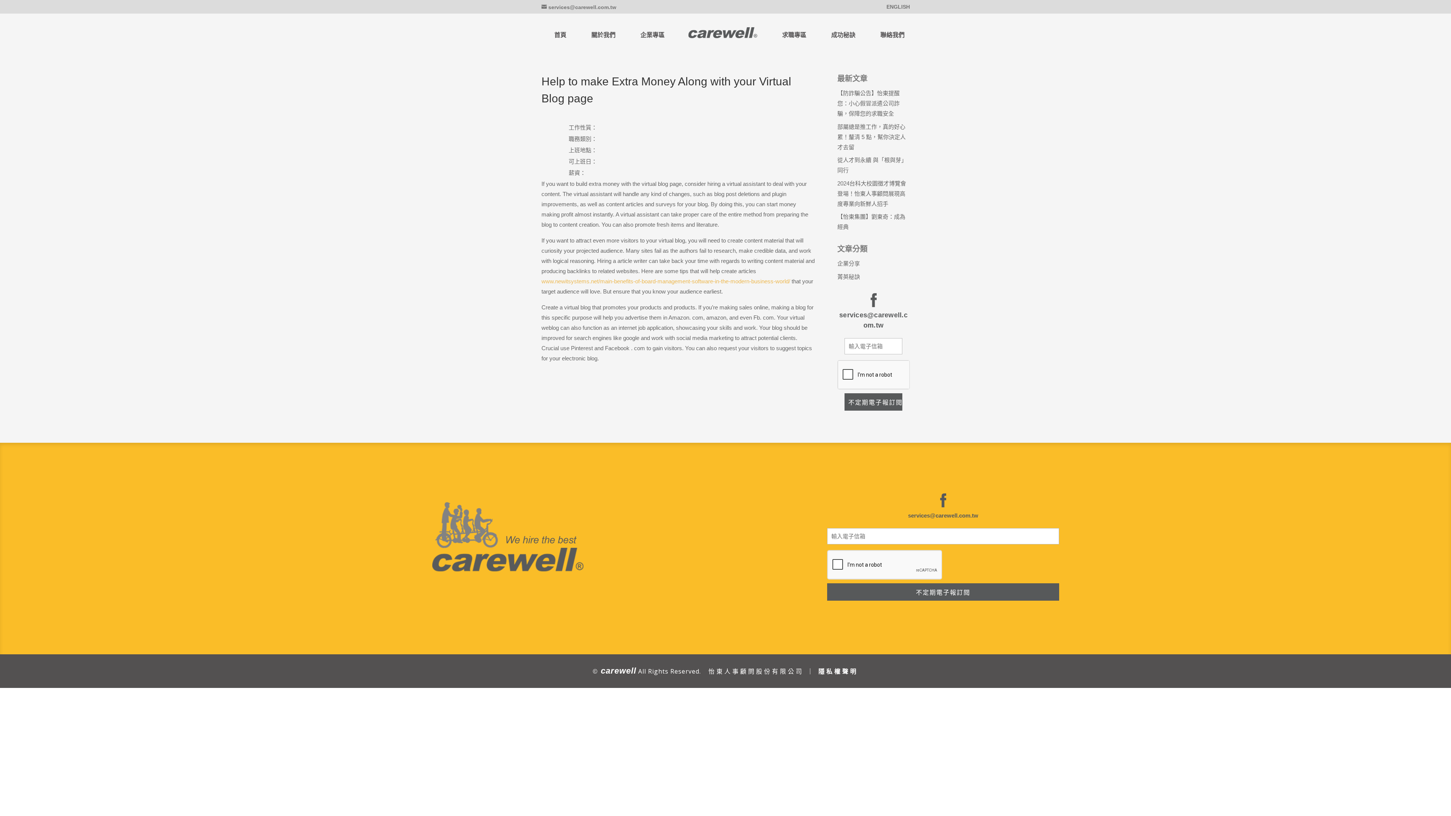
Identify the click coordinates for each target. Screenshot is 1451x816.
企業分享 (848, 263)
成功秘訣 (843, 35)
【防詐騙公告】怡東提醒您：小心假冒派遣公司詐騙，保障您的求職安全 (868, 103)
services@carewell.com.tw (943, 515)
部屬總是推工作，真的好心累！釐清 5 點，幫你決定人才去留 (871, 137)
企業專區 (652, 35)
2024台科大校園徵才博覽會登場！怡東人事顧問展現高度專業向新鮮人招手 (871, 193)
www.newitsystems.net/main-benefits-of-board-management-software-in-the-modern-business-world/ (665, 281)
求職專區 (794, 35)
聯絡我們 (892, 35)
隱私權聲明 (838, 671)
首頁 (560, 35)
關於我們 (603, 35)
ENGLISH (898, 7)
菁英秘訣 (848, 277)
